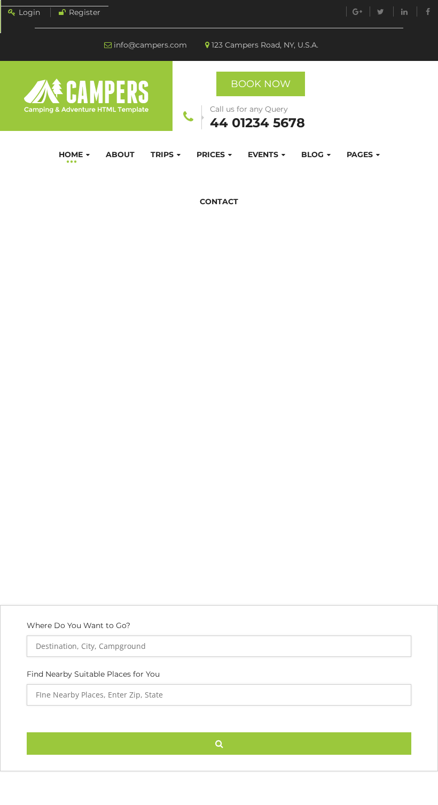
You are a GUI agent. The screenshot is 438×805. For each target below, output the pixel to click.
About (120, 154)
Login (29, 12)
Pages (360, 154)
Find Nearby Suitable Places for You (93, 674)
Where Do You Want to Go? (78, 626)
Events (263, 154)
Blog (312, 154)
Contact (219, 201)
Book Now (261, 84)
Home (71, 154)
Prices (211, 154)
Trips (162, 154)
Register (84, 12)
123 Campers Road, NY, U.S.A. (265, 45)
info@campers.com (150, 45)
